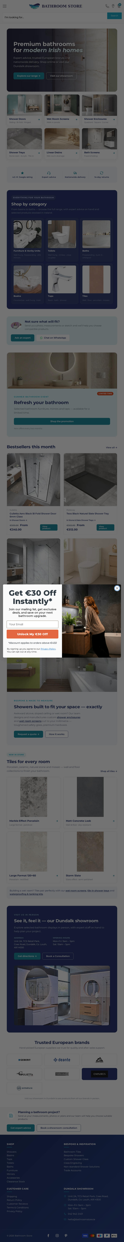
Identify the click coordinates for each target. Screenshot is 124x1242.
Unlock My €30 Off (32, 634)
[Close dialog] (117, 588)
